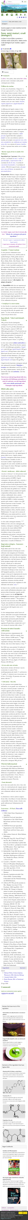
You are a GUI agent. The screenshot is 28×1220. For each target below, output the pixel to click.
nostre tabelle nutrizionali (14, 383)
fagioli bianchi (18, 103)
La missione (5, 1210)
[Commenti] (17, 17)
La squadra (10, 1208)
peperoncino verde (16, 160)
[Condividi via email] (26, 17)
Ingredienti (5, 21)
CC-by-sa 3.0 (5, 69)
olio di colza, (12, 163)
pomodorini (7, 142)
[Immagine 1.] (14, 61)
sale (21, 167)
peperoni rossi (19, 140)
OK (23, 1213)
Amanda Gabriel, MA (10, 977)
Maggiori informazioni (6, 1218)
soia (15, 584)
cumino (3, 167)
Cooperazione (14, 1210)
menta (18, 144)
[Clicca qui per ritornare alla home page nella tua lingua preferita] (4, 5)
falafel (3, 138)
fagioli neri (9, 103)
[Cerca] (22, 2)
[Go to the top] (26, 76)
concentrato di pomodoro (8, 165)
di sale (15, 158)
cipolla (20, 158)
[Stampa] (24, 17)
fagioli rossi (4, 351)
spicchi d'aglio (5, 160)
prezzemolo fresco (6, 171)
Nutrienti (22, 968)
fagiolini (3, 457)
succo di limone (8, 169)
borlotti (22, 101)
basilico (24, 144)
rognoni (3, 103)
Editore (3, 1208)
